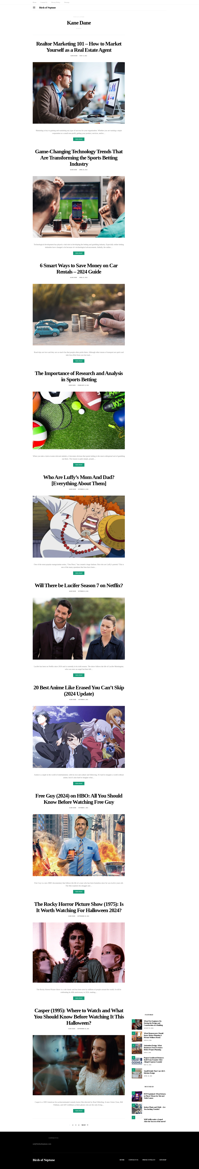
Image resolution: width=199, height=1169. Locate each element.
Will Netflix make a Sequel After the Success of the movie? (155, 1120)
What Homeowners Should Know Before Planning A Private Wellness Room (153, 1035)
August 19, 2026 (148, 1028)
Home (34, 2)
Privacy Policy (55, 2)
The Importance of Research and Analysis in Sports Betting (79, 376)
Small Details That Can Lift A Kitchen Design (154, 1072)
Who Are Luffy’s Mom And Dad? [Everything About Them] (78, 480)
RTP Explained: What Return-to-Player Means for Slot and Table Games (155, 1096)
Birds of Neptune (47, 7)
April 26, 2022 (83, 169)
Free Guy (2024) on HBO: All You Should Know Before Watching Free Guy (78, 799)
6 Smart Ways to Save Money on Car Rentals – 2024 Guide (79, 268)
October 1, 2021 (83, 807)
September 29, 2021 (83, 916)
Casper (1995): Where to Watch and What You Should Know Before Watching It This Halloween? (79, 1016)
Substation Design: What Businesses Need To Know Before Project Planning (153, 1048)
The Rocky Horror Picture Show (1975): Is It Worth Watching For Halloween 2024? (78, 907)
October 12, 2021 (83, 489)
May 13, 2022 (83, 55)
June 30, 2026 (147, 1040)
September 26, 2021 (83, 1028)
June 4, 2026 (147, 1052)
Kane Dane (74, 55)
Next (84, 1125)
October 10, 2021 (83, 591)
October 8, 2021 (83, 699)
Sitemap (66, 2)
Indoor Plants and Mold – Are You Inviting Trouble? (154, 1108)
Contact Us (43, 2)
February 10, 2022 (83, 385)
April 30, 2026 (148, 1076)
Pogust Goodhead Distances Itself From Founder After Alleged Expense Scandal (154, 1060)
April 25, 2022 (83, 277)
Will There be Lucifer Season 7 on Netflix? (79, 585)
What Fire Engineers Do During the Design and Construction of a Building (153, 1023)
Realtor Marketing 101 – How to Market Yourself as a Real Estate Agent (78, 47)
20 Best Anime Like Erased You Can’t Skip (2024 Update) (79, 690)
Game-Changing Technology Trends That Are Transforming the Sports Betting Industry (79, 157)
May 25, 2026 (147, 1064)
